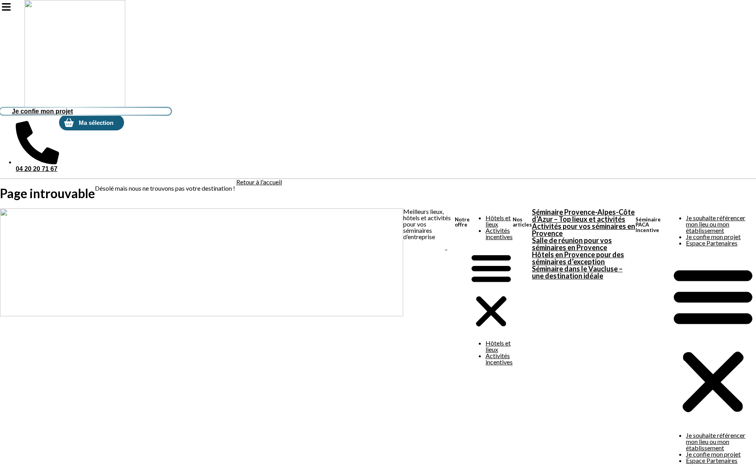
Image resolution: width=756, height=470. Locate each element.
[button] (491, 290)
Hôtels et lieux (498, 221)
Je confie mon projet (713, 236)
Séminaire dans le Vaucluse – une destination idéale (577, 272)
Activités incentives (499, 233)
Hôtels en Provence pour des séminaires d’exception (578, 258)
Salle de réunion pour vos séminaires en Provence (572, 244)
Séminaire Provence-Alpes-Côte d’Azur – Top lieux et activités (583, 215)
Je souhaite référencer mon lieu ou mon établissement (715, 224)
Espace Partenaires (711, 243)
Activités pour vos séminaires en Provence (583, 230)
